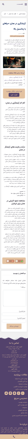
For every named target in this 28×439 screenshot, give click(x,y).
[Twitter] (6, 393)
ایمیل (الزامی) (21, 318)
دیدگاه (23, 287)
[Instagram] (18, 393)
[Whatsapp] (22, 393)
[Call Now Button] (14, 436)
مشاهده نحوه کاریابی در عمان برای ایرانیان (13, 84)
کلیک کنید (14, 95)
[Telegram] (14, 393)
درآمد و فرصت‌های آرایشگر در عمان (13, 80)
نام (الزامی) (22, 311)
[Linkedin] (10, 393)
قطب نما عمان (12, 14)
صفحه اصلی (22, 14)
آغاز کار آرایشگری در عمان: (15, 77)
